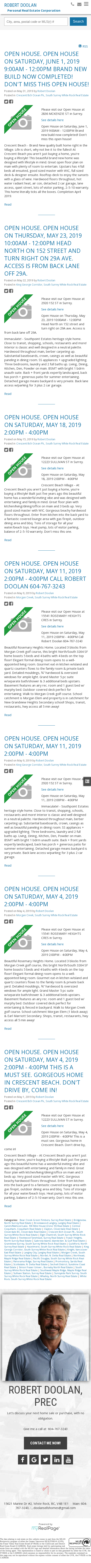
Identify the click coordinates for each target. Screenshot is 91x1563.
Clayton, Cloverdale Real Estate (61, 1228)
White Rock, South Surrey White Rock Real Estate (45, 1278)
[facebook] (22, 1459)
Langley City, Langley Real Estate (41, 1252)
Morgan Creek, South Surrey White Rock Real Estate (47, 597)
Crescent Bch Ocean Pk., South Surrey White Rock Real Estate (52, 95)
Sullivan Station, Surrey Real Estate (32, 1273)
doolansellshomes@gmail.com (54, 1508)
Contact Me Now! (45, 1443)
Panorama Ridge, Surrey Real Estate (33, 1261)
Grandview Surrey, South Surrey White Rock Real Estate (35, 1243)
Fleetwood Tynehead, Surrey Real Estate (41, 1237)
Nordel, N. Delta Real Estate (56, 1255)
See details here (52, 120)
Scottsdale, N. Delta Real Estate (30, 1264)
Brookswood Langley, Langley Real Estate (57, 1223)
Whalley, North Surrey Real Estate (59, 1276)
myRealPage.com (45, 1529)
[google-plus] (34, 1459)
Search (78, 21)
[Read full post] (21, 122)
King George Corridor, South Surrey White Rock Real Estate (51, 284)
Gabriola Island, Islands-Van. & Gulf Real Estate (59, 1240)
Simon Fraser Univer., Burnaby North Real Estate (46, 1267)
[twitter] (45, 1459)
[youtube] (68, 1459)
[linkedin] (57, 1459)
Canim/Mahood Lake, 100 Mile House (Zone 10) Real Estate (37, 1225)
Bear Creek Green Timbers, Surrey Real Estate (46, 1220)
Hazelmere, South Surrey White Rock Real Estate (54, 1246)
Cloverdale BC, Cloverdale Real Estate (25, 1231)
